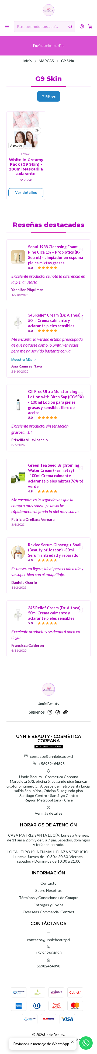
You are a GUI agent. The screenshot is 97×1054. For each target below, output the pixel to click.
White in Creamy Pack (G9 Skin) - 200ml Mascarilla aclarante (26, 166)
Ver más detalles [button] (49, 813)
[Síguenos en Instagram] (50, 712)
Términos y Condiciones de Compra (48, 897)
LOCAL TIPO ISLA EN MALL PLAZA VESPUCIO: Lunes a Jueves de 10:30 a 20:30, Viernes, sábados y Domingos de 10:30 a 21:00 (48, 856)
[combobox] (44, 26)
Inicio (27, 61)
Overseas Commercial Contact (48, 912)
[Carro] (90, 26)
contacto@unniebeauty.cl (51, 756)
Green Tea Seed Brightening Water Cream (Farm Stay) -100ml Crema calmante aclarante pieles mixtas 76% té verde (55, 476)
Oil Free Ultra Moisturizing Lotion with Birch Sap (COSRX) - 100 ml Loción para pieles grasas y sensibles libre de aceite (56, 402)
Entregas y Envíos (49, 905)
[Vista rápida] (37, 130)
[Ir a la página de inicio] (48, 10)
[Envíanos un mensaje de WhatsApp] (86, 1043)
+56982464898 (52, 763)
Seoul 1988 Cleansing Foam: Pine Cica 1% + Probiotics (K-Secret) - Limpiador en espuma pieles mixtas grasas (55, 254)
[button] (48, 96)
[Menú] (7, 26)
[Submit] (70, 26)
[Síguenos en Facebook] (57, 712)
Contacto (48, 883)
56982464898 (48, 966)
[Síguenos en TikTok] (65, 712)
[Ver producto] (18, 257)
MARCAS (46, 61)
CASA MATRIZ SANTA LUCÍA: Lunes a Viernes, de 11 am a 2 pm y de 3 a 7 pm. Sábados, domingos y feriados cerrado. (48, 840)
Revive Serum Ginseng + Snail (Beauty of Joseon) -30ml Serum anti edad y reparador (54, 550)
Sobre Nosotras (48, 890)
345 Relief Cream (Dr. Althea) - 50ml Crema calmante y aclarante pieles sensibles (55, 320)
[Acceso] (81, 26)
